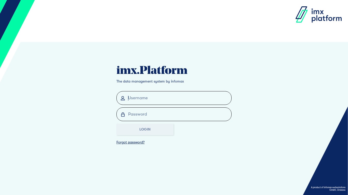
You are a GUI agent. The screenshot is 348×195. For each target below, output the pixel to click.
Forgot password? (130, 142)
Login (145, 129)
